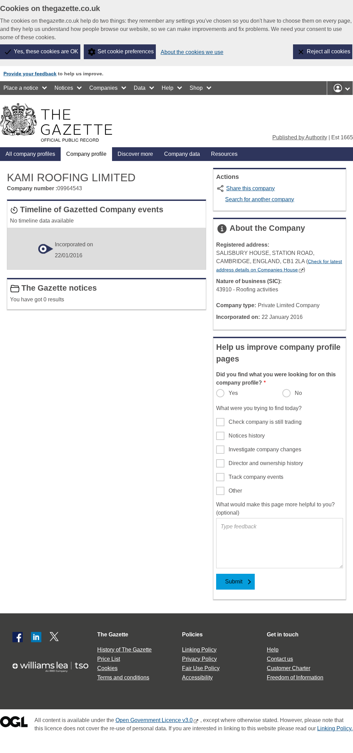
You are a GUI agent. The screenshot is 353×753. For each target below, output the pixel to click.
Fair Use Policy (201, 668)
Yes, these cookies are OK (46, 51)
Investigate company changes (265, 449)
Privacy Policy (199, 659)
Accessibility (197, 677)
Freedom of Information (295, 677)
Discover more (135, 154)
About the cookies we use (192, 52)
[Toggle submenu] (45, 88)
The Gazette (112, 634)
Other (235, 491)
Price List (108, 659)
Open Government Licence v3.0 (154, 720)
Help (167, 88)
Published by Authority (299, 137)
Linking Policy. (335, 728)
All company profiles (30, 154)
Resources (224, 154)
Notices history (247, 436)
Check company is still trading (265, 422)
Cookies (107, 668)
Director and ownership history (266, 463)
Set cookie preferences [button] (126, 51)
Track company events (256, 477)
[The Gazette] (56, 122)
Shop (196, 88)
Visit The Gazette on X (55, 637)
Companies (103, 88)
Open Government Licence (14, 723)
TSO (53, 667)
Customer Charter (288, 668)
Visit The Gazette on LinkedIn (36, 637)
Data (139, 88)
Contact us (280, 659)
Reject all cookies (328, 51)
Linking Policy (199, 650)
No (298, 393)
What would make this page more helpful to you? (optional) (275, 509)
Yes (233, 393)
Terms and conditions (123, 677)
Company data (182, 154)
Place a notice (20, 88)
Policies (192, 634)
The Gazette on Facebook (17, 637)
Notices (63, 88)
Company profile (86, 154)
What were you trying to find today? (259, 408)
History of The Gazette (124, 650)
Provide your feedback (30, 73)
